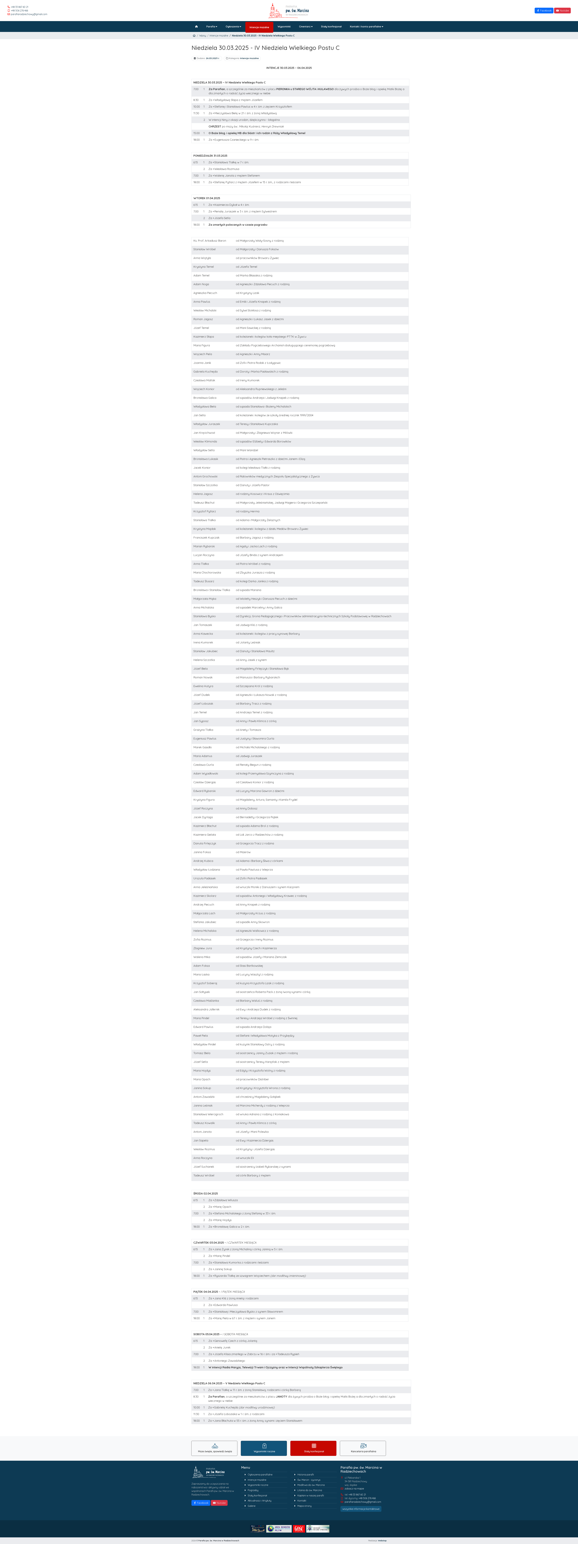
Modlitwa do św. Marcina (311, 1484)
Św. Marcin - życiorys (308, 1479)
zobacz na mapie (354, 1488)
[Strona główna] (194, 35)
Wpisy (202, 35)
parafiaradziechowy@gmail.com (29, 14)
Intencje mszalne (259, 27)
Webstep (382, 1540)
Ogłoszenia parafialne (260, 1474)
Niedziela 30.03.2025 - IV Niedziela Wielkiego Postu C (263, 35)
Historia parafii (305, 1474)
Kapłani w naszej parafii (310, 1495)
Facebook (546, 10)
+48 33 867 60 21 (19, 6)
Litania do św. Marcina (309, 1490)
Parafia (211, 26)
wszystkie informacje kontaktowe (360, 1508)
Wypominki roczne (258, 1484)
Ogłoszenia (233, 26)
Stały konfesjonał (331, 26)
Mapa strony (304, 1505)
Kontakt (301, 1500)
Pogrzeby (253, 1490)
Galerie (251, 1505)
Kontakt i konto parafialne (366, 26)
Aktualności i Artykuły (259, 1500)
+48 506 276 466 (19, 10)
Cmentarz (305, 26)
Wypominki (284, 26)
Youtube (564, 10)
